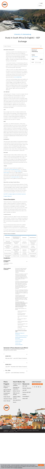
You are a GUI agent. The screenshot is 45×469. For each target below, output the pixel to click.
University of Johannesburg (22, 34)
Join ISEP (24, 390)
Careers (24, 394)
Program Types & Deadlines (17, 384)
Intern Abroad (7, 400)
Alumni (14, 402)
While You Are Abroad (16, 393)
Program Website (7, 196)
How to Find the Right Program (7, 390)
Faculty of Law (17, 343)
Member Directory (26, 388)
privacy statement (18, 467)
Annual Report (25, 396)
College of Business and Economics (21, 335)
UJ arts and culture (15, 177)
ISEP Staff (24, 386)
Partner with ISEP (26, 392)
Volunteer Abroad (8, 398)
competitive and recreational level (11, 169)
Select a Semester (35, 56)
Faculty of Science (18, 341)
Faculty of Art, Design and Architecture (19, 334)
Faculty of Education (18, 344)
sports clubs (6, 172)
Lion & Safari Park (18, 77)
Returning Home (17, 400)
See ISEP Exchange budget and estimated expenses (15, 194)
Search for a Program (6, 386)
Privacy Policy (11, 431)
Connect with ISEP (37, 384)
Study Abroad (7, 396)
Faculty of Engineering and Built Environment (20, 338)
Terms (16, 431)
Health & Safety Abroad (16, 397)
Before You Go (16, 391)
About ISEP (25, 398)
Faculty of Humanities (19, 339)
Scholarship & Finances (7, 394)
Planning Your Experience (16, 388)
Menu (40, 5)
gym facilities (18, 171)
